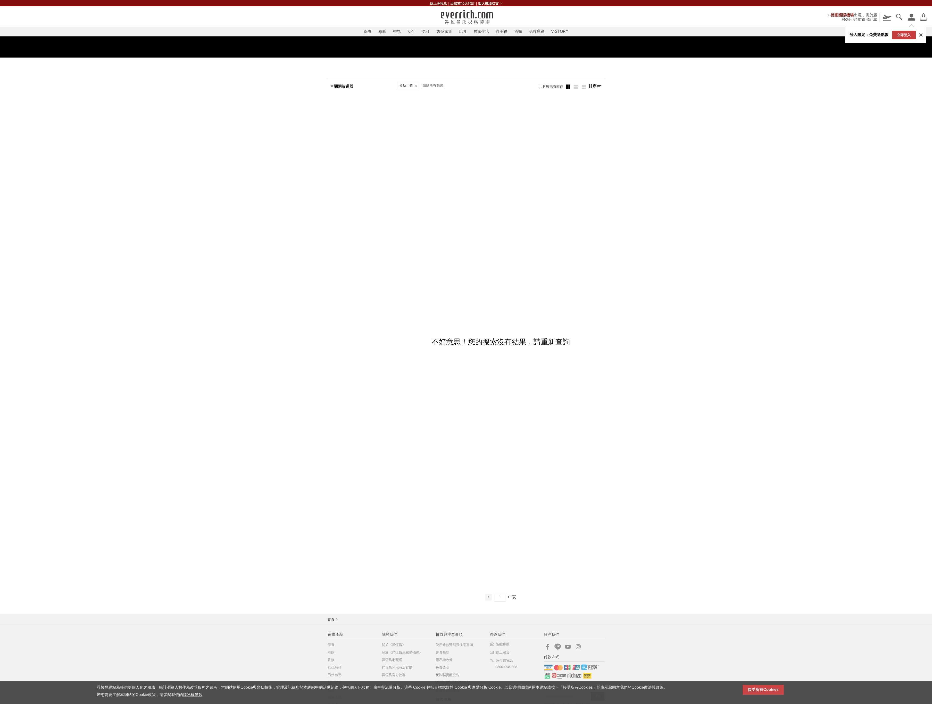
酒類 (518, 31)
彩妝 (382, 31)
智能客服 (502, 644)
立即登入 (904, 35)
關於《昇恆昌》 (394, 645)
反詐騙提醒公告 (447, 675)
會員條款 (442, 652)
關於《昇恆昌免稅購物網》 (402, 652)
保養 (368, 31)
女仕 (411, 31)
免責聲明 (442, 667)
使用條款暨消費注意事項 (454, 645)
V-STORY (559, 31)
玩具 (463, 31)
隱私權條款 (192, 695)
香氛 (397, 31)
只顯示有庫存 (553, 87)
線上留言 (502, 652)
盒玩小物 (406, 85)
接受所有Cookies (763, 689)
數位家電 (444, 31)
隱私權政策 (444, 660)
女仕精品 (334, 667)
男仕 (426, 31)
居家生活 (481, 31)
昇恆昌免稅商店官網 (397, 667)
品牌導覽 (536, 31)
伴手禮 (502, 31)
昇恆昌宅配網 (392, 660)
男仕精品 (334, 675)
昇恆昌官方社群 (394, 675)
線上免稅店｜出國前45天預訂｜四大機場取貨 (464, 3)
